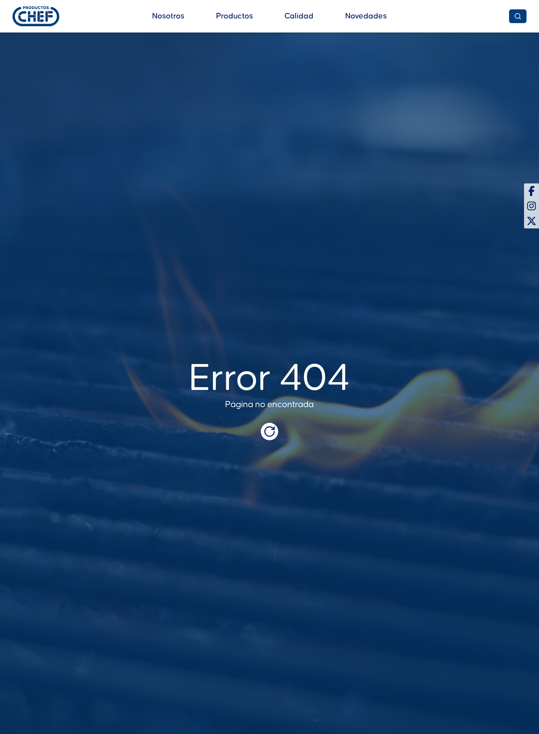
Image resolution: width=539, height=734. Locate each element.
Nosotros (168, 16)
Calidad (298, 16)
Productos (234, 16)
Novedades (366, 16)
